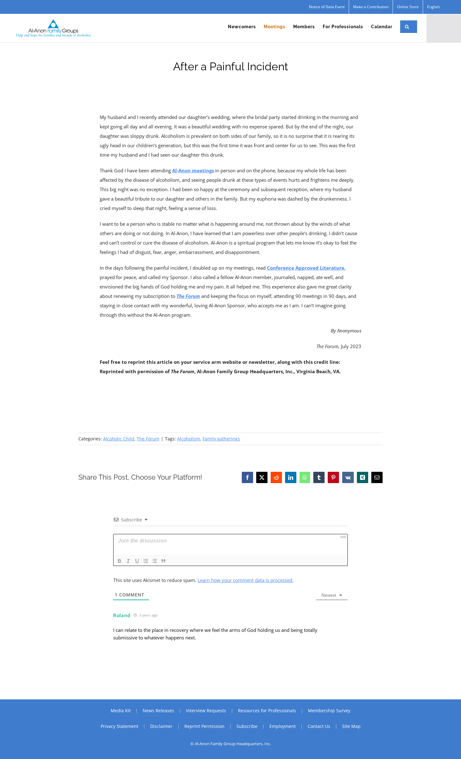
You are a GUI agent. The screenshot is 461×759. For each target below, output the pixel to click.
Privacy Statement (119, 726)
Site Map (351, 726)
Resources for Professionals (267, 710)
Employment (282, 726)
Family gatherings (221, 439)
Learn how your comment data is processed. (246, 580)
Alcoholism (188, 439)
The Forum (148, 439)
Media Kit (121, 710)
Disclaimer (161, 726)
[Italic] (128, 561)
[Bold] (119, 561)
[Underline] (137, 561)
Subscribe (246, 726)
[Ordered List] (145, 561)
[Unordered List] (154, 561)
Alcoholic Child (118, 439)
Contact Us (319, 726)
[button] (407, 26)
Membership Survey (329, 710)
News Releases (158, 710)
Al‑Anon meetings (193, 170)
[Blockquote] (163, 561)
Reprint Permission (204, 726)
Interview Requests (206, 710)
